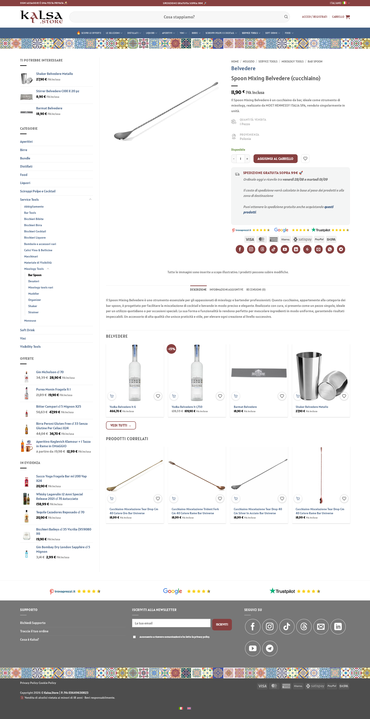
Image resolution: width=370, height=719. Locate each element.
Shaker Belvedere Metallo (312, 407)
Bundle (25, 158)
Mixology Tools (34, 269)
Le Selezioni (113, 32)
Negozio (248, 61)
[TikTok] (274, 249)
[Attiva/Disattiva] (90, 199)
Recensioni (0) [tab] (256, 289)
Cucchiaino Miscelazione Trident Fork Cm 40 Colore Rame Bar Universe (195, 511)
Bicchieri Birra (33, 225)
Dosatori (33, 281)
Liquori (150, 32)
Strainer (33, 312)
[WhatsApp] (330, 249)
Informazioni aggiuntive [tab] (226, 289)
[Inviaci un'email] (321, 626)
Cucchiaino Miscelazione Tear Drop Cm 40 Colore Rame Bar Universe (320, 511)
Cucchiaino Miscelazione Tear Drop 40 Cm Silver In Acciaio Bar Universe (258, 511)
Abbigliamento (34, 206)
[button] (314, 17)
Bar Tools (30, 213)
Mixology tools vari (40, 287)
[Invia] (286, 17)
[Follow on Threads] (304, 626)
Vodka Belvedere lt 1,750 (187, 407)
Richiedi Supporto (33, 623)
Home (235, 61)
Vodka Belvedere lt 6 (123, 407)
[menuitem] (181, 708)
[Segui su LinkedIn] (338, 626)
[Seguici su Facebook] (253, 626)
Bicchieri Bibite (33, 219)
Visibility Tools (30, 346)
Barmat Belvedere (245, 407)
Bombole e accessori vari (40, 244)
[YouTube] (285, 249)
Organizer (34, 300)
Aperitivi (167, 32)
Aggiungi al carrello (275, 158)
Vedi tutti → (121, 425)
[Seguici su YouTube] (253, 648)
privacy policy (201, 636)
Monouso (30, 320)
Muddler (33, 294)
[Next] (342, 370)
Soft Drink (271, 32)
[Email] (319, 249)
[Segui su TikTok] (287, 626)
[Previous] (114, 370)
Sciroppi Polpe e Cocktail (220, 32)
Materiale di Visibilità (38, 262)
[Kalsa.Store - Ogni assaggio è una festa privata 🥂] (41, 16)
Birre (195, 32)
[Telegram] (341, 249)
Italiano (335, 3)
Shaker (32, 306)
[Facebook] (240, 249)
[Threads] (262, 249)
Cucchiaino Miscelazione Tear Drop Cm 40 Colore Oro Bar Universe (134, 511)
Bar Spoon (35, 275)
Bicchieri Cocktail (35, 231)
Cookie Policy (47, 683)
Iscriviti (222, 624)
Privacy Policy (29, 683)
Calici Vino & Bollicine (38, 250)
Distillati (132, 32)
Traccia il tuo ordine (34, 631)
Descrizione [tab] (198, 289)
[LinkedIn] (296, 249)
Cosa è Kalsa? (29, 639)
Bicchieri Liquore (35, 237)
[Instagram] (251, 249)
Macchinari (31, 256)
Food (288, 32)
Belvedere (243, 68)
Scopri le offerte (91, 32)
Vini (182, 32)
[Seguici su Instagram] (270, 626)
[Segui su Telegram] (270, 648)
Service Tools (250, 32)
